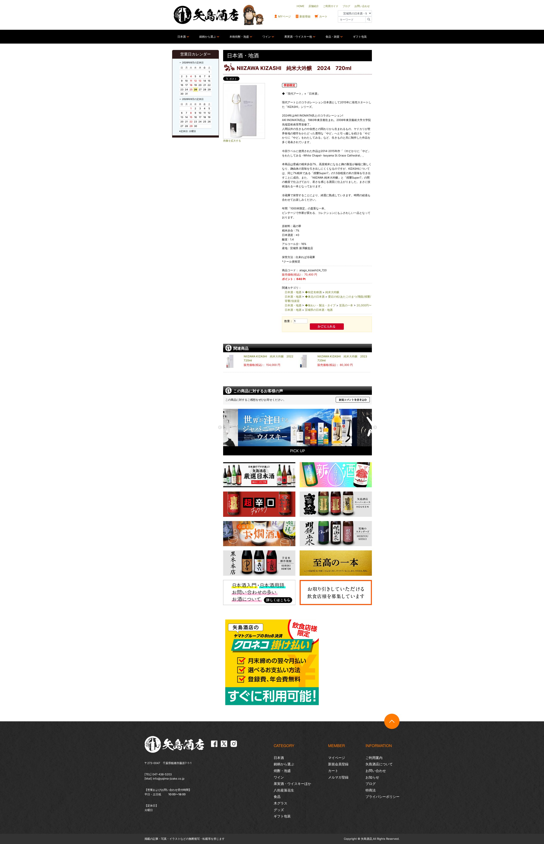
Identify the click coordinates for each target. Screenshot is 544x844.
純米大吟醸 (332, 292)
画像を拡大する (232, 140)
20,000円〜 (364, 305)
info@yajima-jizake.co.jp (168, 778)
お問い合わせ (376, 771)
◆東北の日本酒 (314, 296)
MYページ (284, 16)
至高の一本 (346, 305)
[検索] (369, 19)
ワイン (266, 36)
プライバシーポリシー (383, 796)
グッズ (279, 810)
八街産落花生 (284, 790)
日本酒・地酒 (293, 292)
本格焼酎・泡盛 (239, 36)
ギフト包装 (360, 36)
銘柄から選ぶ (207, 36)
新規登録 (304, 16)
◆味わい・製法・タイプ (320, 305)
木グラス (280, 803)
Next (375, 427)
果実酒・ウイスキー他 (298, 36)
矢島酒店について (379, 764)
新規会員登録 (338, 764)
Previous (220, 427)
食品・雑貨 (332, 36)
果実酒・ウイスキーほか (292, 783)
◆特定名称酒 (313, 292)
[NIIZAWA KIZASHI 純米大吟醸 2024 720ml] (250, 111)
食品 (277, 796)
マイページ (336, 758)
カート (323, 16)
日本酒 (181, 36)
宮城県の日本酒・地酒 (319, 309)
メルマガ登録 (338, 777)
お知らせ (372, 777)
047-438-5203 (162, 774)
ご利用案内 (374, 758)
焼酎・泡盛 (282, 771)
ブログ (371, 783)
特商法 (371, 790)
